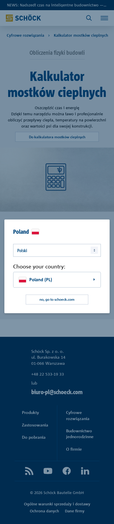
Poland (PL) (40, 279)
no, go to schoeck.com (57, 299)
